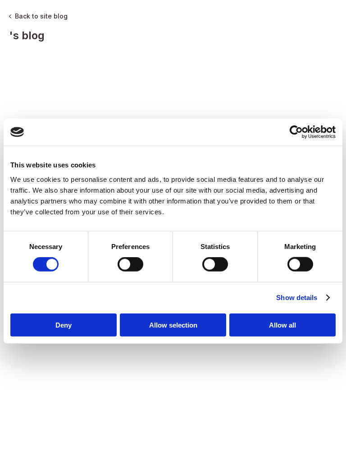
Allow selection (173, 324)
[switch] (130, 264)
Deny (63, 324)
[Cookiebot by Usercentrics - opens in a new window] (296, 132)
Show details (296, 297)
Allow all (282, 324)
